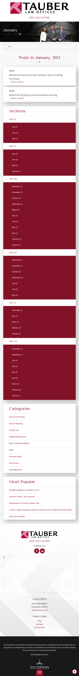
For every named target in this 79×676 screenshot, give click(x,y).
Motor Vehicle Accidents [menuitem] (19, 443)
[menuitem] (39, 621)
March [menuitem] (15, 322)
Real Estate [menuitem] (14, 463)
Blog (39, 621)
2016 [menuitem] (13, 341)
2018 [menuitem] (13, 252)
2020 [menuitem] (12, 146)
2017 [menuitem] (12, 302)
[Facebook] (36, 550)
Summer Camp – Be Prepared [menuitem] (22, 496)
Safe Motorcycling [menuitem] (16, 516)
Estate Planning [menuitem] (16, 423)
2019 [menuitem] (13, 179)
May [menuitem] (14, 227)
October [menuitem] (16, 198)
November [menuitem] (17, 192)
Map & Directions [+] (39, 610)
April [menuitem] (15, 138)
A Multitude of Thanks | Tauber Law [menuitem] (24, 503)
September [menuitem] (17, 204)
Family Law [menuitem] (14, 430)
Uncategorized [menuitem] (15, 469)
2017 (10, 47)
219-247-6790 (39, 17)
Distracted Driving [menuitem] (16, 417)
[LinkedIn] (42, 550)
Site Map (39, 624)
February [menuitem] (16, 239)
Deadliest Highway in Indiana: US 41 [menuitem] (24, 490)
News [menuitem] (11, 450)
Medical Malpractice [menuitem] (17, 436)
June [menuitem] (15, 133)
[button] (74, 671)
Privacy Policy (39, 627)
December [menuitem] (17, 186)
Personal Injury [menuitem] (15, 456)
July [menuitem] (14, 127)
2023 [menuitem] (12, 119)
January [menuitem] (16, 171)
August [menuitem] (16, 210)
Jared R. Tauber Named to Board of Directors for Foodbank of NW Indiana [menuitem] (40, 510)
